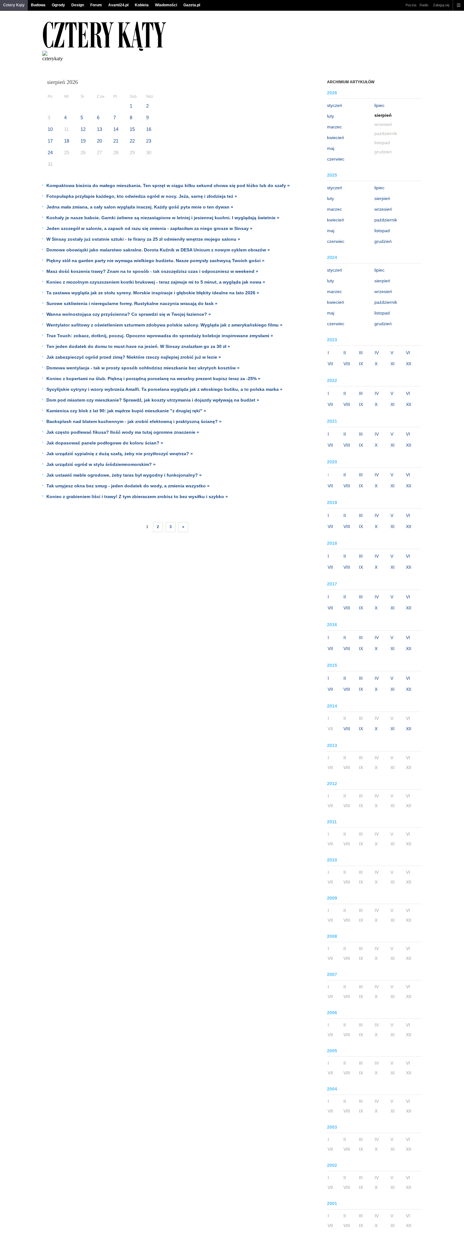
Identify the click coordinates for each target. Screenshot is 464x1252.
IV (377, 352)
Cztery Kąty (14, 5)
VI (408, 352)
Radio (423, 5)
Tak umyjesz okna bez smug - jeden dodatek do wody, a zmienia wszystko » (128, 485)
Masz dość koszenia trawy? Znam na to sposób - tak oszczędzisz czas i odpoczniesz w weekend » (152, 271)
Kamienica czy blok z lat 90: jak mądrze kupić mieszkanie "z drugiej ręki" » (126, 410)
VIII (346, 363)
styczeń (334, 105)
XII (408, 363)
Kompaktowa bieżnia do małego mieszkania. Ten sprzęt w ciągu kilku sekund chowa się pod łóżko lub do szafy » (168, 185)
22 (132, 141)
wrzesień (383, 209)
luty (330, 116)
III (361, 352)
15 (132, 129)
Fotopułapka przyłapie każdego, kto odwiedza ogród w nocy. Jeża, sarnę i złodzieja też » (141, 196)
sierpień (382, 198)
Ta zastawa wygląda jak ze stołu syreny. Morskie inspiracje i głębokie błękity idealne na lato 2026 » (152, 292)
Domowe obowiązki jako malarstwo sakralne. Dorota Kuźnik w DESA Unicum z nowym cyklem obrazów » (158, 249)
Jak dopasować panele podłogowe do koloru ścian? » (104, 442)
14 (115, 129)
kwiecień (335, 137)
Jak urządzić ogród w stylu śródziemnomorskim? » (101, 464)
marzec (334, 126)
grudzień (383, 241)
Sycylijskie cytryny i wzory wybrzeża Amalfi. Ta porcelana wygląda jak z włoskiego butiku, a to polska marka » (164, 389)
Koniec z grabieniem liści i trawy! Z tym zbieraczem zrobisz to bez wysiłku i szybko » (137, 496)
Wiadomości (166, 5)
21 (115, 141)
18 (66, 141)
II (344, 352)
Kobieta (142, 5)
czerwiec (335, 159)
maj (330, 148)
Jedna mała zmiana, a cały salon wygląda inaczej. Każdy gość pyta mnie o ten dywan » (139, 206)
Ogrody (58, 5)
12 (83, 129)
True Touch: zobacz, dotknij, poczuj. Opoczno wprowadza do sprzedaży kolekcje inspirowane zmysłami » (159, 335)
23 (148, 141)
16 (148, 129)
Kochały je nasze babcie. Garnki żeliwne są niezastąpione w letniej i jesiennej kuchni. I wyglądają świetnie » (162, 217)
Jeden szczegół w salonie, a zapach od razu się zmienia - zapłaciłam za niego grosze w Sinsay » (149, 228)
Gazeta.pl (191, 5)
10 (50, 129)
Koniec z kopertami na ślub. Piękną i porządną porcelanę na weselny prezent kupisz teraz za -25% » (153, 378)
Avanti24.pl (118, 5)
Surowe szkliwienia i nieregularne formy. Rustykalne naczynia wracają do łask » (131, 303)
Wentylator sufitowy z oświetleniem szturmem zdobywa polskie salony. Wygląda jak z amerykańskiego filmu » (164, 324)
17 (50, 141)
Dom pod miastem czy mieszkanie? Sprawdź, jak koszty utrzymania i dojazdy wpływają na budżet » (152, 400)
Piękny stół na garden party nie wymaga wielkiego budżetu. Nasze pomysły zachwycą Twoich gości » (155, 260)
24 (50, 152)
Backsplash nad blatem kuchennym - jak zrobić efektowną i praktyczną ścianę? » (134, 421)
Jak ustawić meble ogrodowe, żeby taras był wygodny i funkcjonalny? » (124, 475)
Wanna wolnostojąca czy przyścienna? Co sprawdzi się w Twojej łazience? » (128, 314)
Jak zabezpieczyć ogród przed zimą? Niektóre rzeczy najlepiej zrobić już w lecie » (133, 357)
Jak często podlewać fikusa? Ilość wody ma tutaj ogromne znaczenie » (122, 432)
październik (385, 219)
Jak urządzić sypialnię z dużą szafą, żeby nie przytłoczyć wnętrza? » (119, 453)
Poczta (411, 5)
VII (330, 363)
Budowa (38, 5)
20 (99, 141)
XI (392, 363)
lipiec (379, 105)
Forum (96, 5)
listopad (382, 230)
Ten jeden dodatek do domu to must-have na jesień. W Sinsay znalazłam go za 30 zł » (138, 346)
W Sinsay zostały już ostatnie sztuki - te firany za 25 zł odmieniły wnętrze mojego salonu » (143, 239)
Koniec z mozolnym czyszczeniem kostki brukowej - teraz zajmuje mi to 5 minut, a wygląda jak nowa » (155, 282)
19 (83, 141)
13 (99, 129)
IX (361, 363)
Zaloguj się (441, 5)
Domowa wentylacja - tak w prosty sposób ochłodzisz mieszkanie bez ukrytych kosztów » (143, 367)
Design (77, 5)
